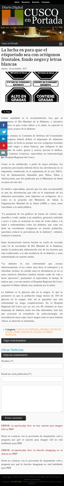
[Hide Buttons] (1, 158)
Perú (17, 332)
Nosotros (26, 2)
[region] (32, 33)
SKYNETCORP (16, 482)
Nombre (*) (7, 361)
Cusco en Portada (28, 329)
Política (26, 332)
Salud (37, 332)
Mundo (44, 329)
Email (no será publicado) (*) (16, 374)
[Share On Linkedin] (3, 138)
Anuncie (35, 2)
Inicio (17, 2)
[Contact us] (3, 152)
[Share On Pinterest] (3, 145)
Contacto (46, 2)
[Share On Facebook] (3, 125)
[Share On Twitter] (3, 131)
